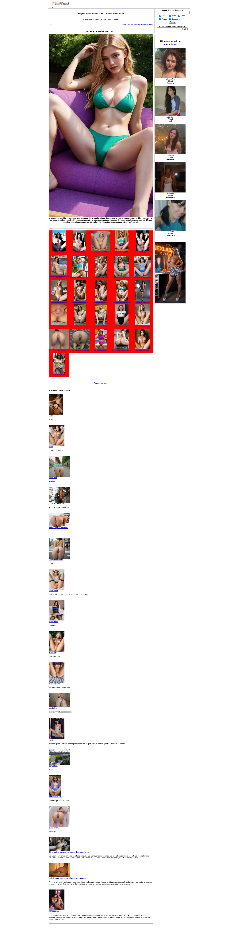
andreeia (170, 193)
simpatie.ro (170, 44)
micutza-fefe (170, 79)
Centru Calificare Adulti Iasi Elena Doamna (137, 25)
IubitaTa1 (170, 117)
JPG (50, 25)
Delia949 (170, 232)
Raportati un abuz (100, 383)
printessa (170, 155)
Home (53, 7)
